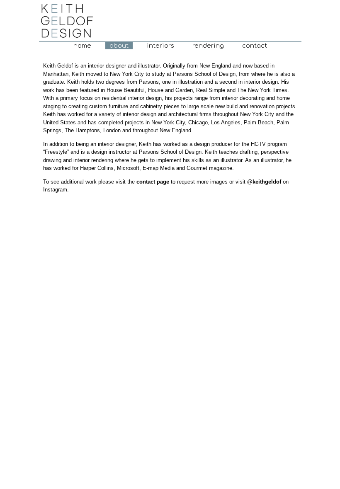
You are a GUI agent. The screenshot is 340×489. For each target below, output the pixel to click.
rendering (208, 45)
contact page (152, 182)
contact (254, 45)
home (82, 45)
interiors (160, 45)
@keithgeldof (264, 182)
